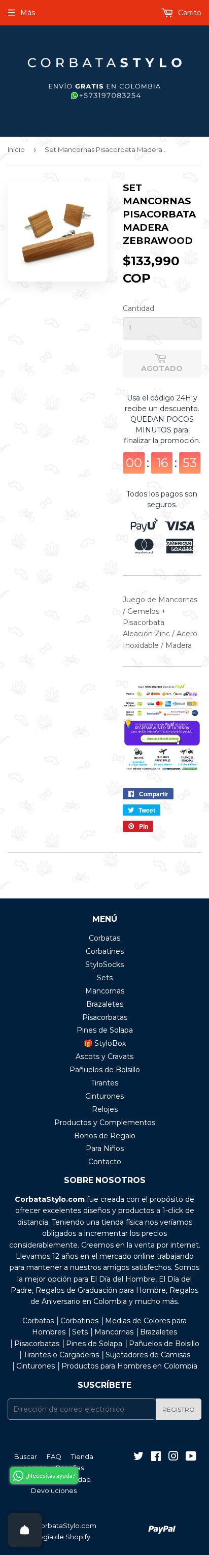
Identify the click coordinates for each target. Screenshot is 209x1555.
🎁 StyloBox (105, 1043)
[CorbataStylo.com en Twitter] (138, 1457)
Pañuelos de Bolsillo (104, 1069)
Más (27, 12)
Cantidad (138, 308)
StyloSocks (104, 964)
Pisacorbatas (104, 1017)
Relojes (105, 1109)
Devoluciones (54, 1490)
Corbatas (104, 938)
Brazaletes (104, 1004)
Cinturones (104, 1096)
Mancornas (104, 991)
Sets (105, 977)
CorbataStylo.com (66, 1525)
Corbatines (105, 951)
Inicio (16, 149)
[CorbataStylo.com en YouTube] (191, 1457)
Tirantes (104, 1082)
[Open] (25, 1530)
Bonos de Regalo (104, 1135)
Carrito (188, 12)
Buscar (25, 1456)
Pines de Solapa (105, 1030)
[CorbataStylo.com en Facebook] (156, 1457)
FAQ (54, 1456)
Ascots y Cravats (104, 1056)
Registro (178, 1409)
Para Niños (105, 1148)
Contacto (104, 1161)
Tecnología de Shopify (53, 1537)
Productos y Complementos (104, 1122)
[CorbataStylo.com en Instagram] (173, 1457)
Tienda (82, 1456)
